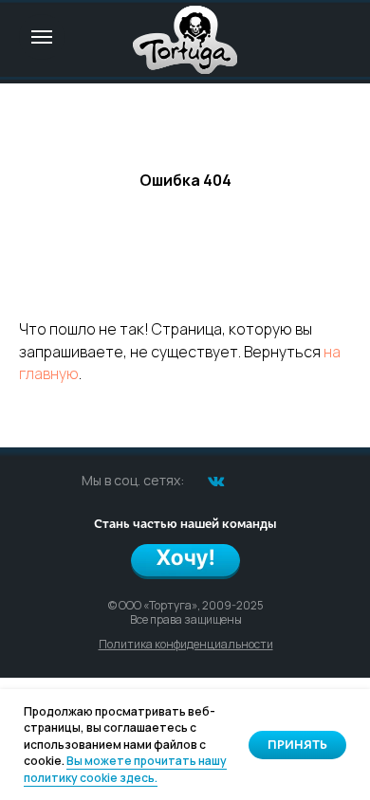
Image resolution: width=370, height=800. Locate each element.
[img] (185, 40)
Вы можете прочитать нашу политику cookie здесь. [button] (125, 769)
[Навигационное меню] (41, 37)
